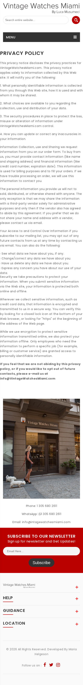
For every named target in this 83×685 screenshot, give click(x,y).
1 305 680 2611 (47, 506)
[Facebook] (45, 665)
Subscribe (41, 562)
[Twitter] (51, 665)
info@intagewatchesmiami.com (46, 522)
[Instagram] (58, 665)
